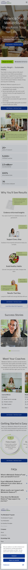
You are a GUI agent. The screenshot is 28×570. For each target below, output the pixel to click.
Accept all (14, 556)
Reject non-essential (14, 560)
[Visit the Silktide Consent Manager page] (23, 565)
